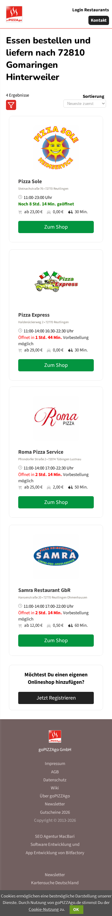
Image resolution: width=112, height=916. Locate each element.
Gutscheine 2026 (55, 812)
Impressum (55, 764)
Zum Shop (56, 227)
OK (76, 909)
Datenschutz (54, 780)
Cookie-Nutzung (44, 909)
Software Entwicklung (50, 844)
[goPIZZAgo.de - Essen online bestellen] (12, 12)
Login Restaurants (90, 10)
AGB (55, 772)
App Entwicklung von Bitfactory (55, 853)
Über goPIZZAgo (55, 796)
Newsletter (55, 804)
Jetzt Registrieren (56, 698)
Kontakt (99, 20)
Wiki (55, 788)
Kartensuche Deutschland (55, 883)
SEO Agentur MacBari (55, 836)
